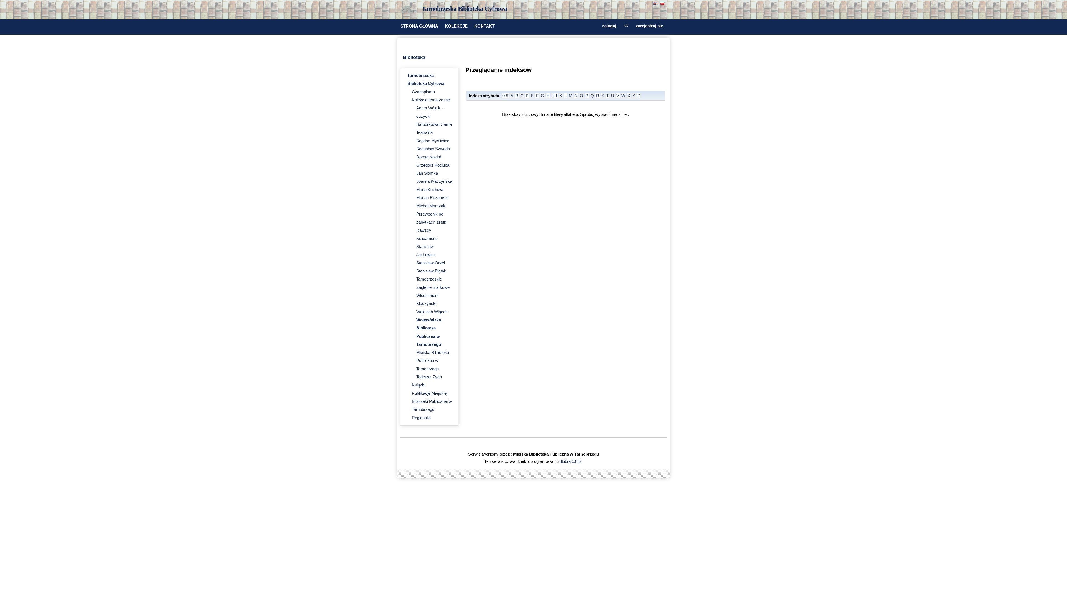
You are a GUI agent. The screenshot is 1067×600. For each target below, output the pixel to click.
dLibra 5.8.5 (571, 461)
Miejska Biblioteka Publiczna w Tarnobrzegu (432, 360)
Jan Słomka (427, 173)
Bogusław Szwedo (433, 149)
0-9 (505, 96)
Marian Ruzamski (432, 198)
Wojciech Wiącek (432, 312)
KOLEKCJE (456, 26)
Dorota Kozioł (428, 157)
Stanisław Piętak (431, 271)
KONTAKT (484, 26)
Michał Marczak (430, 206)
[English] (655, 3)
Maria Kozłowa (429, 190)
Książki (418, 385)
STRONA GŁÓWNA (419, 26)
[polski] (662, 3)
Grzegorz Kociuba (432, 165)
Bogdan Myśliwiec (432, 141)
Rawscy (423, 230)
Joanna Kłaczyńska (434, 181)
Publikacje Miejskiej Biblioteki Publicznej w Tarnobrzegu (432, 401)
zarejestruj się (649, 26)
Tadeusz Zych (429, 377)
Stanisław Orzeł (430, 263)
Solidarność (427, 238)
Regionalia (421, 418)
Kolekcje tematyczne (431, 100)
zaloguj (609, 26)
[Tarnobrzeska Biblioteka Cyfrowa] (408, 10)
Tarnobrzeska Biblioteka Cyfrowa (464, 8)
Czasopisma (423, 92)
